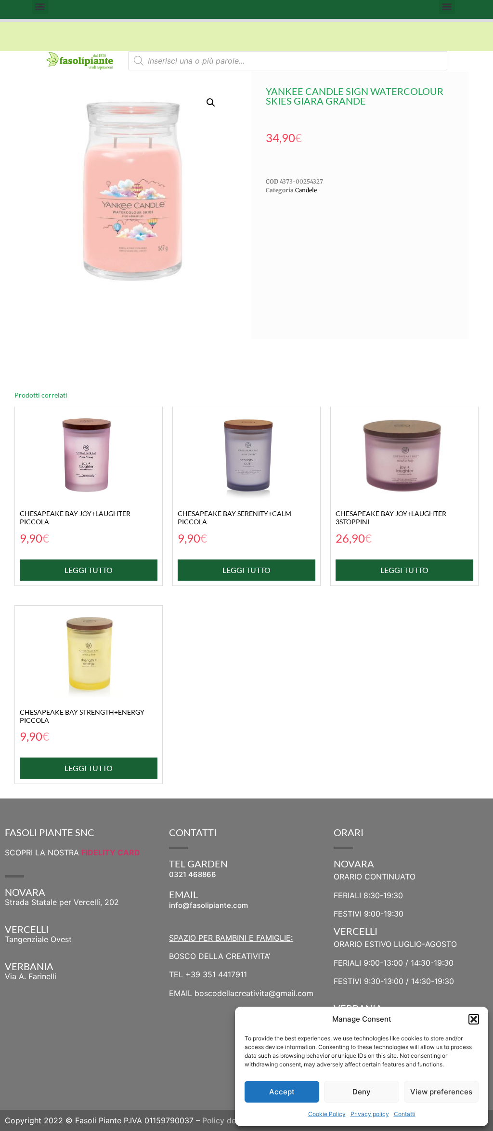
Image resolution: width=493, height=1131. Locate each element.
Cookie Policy (327, 1114)
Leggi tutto (89, 569)
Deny (361, 1091)
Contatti (404, 1114)
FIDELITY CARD (110, 852)
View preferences (441, 1091)
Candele (306, 190)
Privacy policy (369, 1114)
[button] (474, 1019)
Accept (282, 1091)
